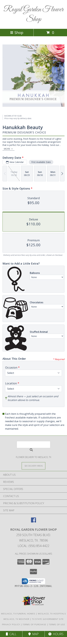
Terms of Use (57, 624)
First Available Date (41, 162)
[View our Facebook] (33, 521)
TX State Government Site (48, 619)
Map (35, 634)
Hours (57, 634)
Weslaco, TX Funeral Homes (18, 613)
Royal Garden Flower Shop (33, 14)
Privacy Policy (11, 624)
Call (12, 634)
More (7, 148)
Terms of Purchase (34, 624)
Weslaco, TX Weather (16, 619)
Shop (18, 32)
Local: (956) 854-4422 (33, 546)
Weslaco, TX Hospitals (52, 613)
